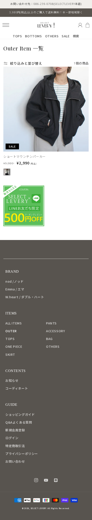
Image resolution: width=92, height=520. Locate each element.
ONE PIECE (13, 346)
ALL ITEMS (13, 323)
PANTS (51, 323)
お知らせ (11, 380)
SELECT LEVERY (38, 508)
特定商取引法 (15, 446)
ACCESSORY (55, 331)
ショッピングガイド (20, 414)
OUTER (11, 331)
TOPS (10, 338)
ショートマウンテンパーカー (24, 156)
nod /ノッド (14, 281)
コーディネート (16, 388)
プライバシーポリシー (21, 453)
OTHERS (53, 346)
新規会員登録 (15, 430)
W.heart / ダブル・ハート (24, 297)
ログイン (11, 438)
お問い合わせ (15, 461)
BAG (49, 338)
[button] (5, 25)
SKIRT (10, 354)
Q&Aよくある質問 (18, 422)
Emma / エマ (14, 289)
